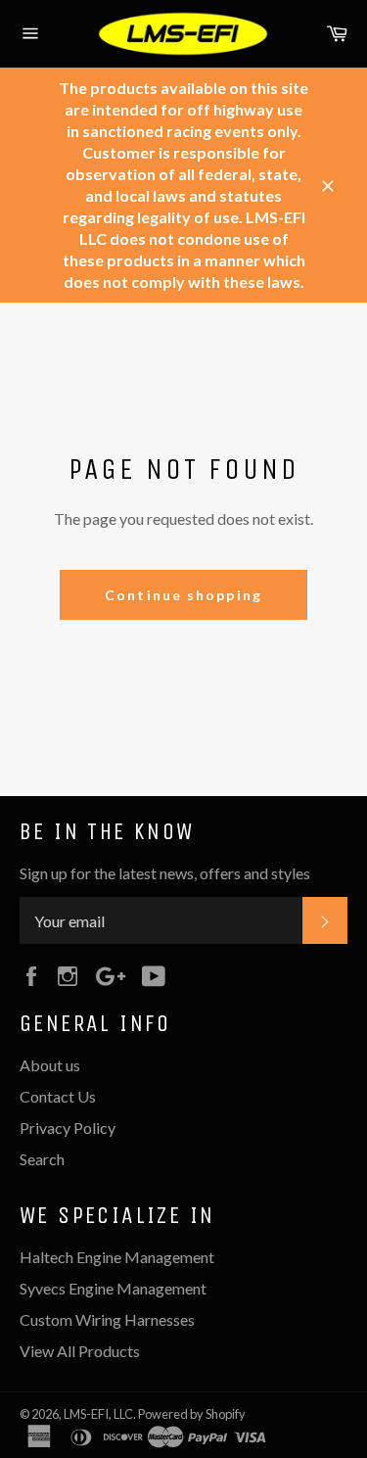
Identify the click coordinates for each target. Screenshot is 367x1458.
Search (42, 1159)
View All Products (80, 1350)
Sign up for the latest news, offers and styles (165, 873)
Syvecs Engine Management (113, 1288)
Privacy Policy (67, 1127)
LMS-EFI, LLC (98, 1414)
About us (50, 1065)
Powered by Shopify (192, 1414)
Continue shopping (183, 595)
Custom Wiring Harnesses (107, 1319)
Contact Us (58, 1096)
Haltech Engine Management (117, 1256)
